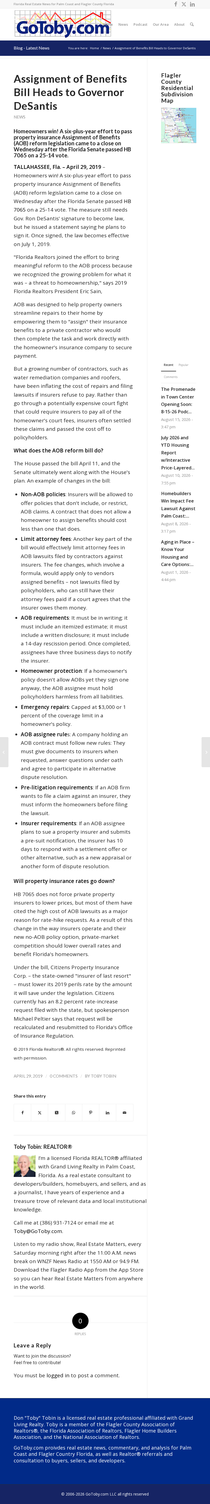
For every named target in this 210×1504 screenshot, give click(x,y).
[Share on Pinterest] (90, 1112)
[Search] (191, 24)
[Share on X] (39, 1112)
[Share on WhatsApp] (73, 1112)
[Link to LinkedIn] (192, 4)
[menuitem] (108, 24)
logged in (57, 1375)
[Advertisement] (178, 244)
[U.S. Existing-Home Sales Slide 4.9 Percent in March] (4, 752)
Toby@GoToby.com (38, 1231)
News (19, 116)
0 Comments (64, 1075)
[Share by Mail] (124, 1112)
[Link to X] (184, 4)
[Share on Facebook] (22, 1112)
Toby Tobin (103, 1075)
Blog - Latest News (31, 47)
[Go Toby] (63, 24)
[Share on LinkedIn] (107, 1112)
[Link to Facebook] (176, 4)
